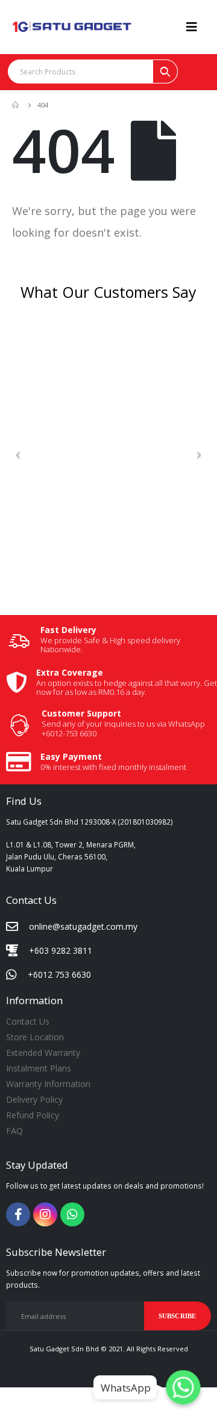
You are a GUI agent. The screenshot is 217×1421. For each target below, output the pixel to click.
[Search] (165, 71)
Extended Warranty (43, 1052)
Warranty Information (48, 1083)
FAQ (14, 1130)
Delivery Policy (34, 1099)
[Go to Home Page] (16, 105)
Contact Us (27, 1021)
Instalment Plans (38, 1068)
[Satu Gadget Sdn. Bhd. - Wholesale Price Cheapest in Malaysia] (72, 26)
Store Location (35, 1037)
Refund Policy (32, 1115)
